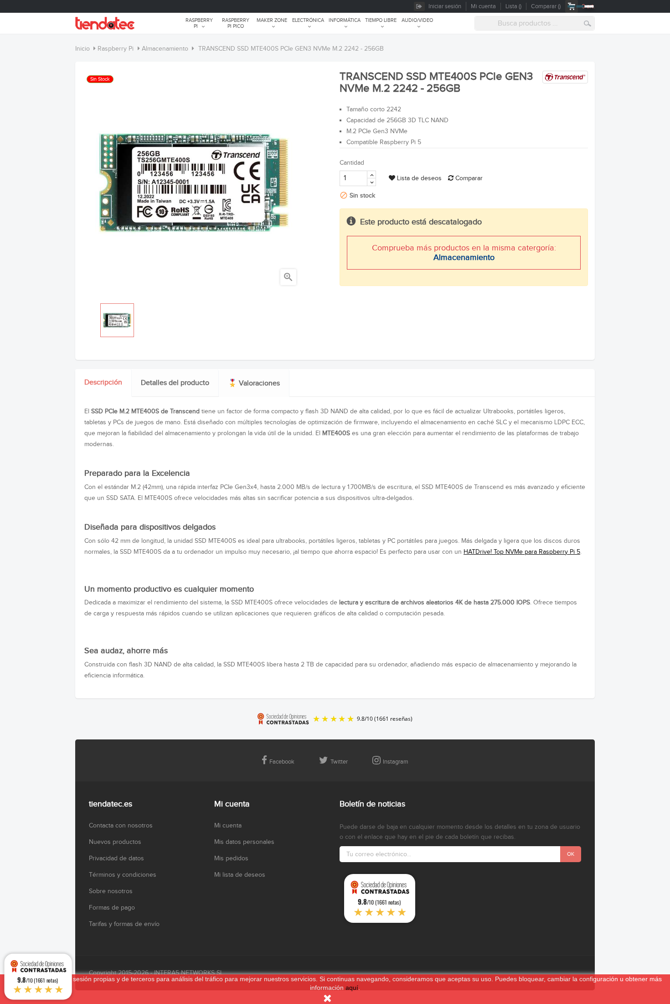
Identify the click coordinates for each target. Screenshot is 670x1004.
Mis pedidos (231, 858)
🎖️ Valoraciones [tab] (254, 383)
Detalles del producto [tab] (175, 383)
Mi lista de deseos (239, 875)
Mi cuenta (228, 825)
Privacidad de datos (116, 858)
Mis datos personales (244, 842)
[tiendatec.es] (105, 23)
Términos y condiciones (122, 875)
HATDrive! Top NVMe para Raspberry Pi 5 (522, 552)
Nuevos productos (115, 842)
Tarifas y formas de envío (124, 924)
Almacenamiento (464, 257)
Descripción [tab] (103, 382)
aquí (351, 987)
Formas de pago (112, 907)
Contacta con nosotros (121, 825)
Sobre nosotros (111, 891)
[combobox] (534, 23)
